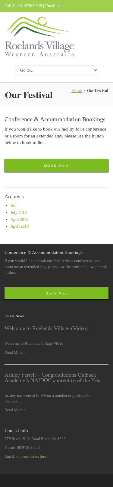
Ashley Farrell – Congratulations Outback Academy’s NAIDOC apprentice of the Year (53, 377)
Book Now (56, 165)
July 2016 (19, 212)
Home (76, 90)
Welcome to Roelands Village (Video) (46, 328)
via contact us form (31, 456)
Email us (52, 6)
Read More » (15, 352)
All (13, 205)
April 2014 (20, 226)
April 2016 (19, 219)
